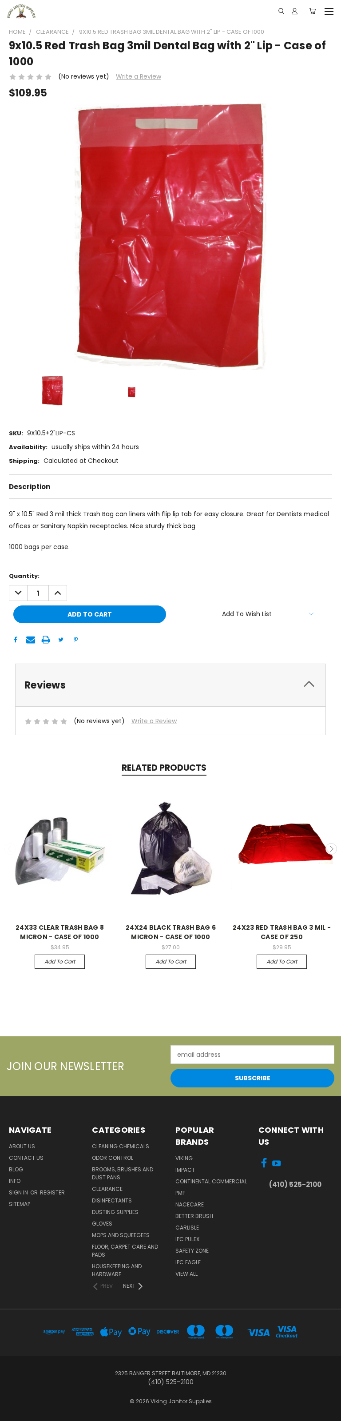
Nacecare (189, 1204)
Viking (184, 1158)
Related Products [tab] (164, 768)
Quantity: (24, 576)
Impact (185, 1170)
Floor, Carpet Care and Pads (125, 1250)
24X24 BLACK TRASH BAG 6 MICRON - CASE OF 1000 (171, 932)
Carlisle (187, 1227)
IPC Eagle (188, 1262)
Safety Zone (192, 1250)
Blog (16, 1169)
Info (14, 1181)
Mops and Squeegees (121, 1235)
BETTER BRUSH (194, 1216)
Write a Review (138, 76)
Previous (10, 849)
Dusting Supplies (115, 1212)
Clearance (107, 1189)
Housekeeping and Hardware (117, 1270)
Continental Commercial (211, 1181)
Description (29, 486)
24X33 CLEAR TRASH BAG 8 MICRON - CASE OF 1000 (60, 932)
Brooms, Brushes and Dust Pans (122, 1173)
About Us (22, 1146)
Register (52, 1192)
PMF (180, 1193)
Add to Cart (59, 961)
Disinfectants (112, 1200)
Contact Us (26, 1158)
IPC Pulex (187, 1239)
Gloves (102, 1223)
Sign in (19, 1192)
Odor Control (112, 1158)
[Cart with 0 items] (312, 11)
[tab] (170, 685)
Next (331, 849)
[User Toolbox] (294, 11)
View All (186, 1274)
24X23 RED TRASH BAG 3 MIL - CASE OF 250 (282, 932)
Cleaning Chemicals (120, 1146)
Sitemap (19, 1204)
